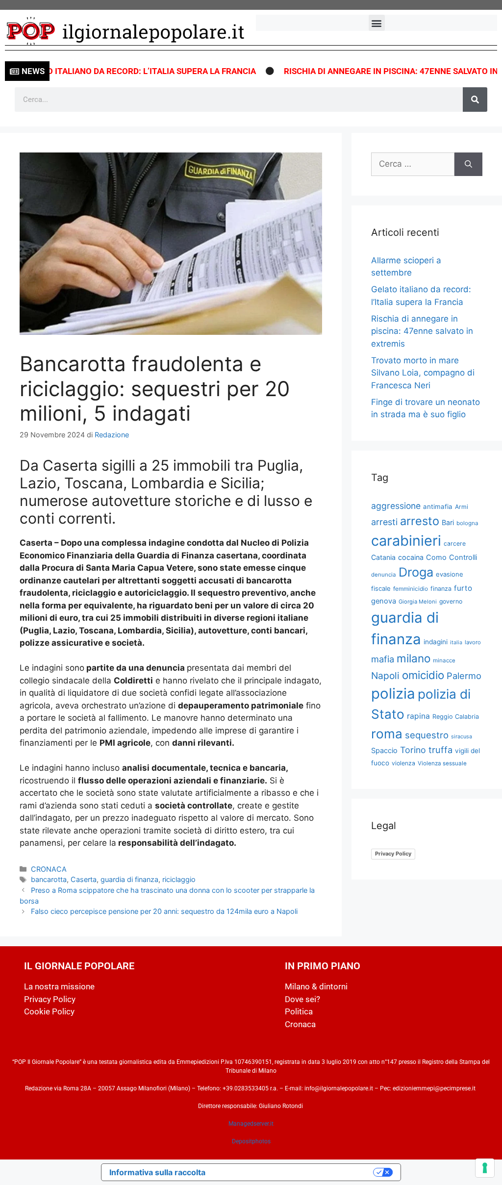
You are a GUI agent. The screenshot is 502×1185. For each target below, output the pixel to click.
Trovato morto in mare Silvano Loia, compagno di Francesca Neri (423, 372)
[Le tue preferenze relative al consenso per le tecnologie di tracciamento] (485, 1168)
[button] (377, 23)
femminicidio (410, 588)
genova (383, 601)
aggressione (396, 506)
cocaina (411, 557)
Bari (448, 522)
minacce (444, 660)
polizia (393, 693)
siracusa (461, 736)
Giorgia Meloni (418, 601)
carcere (455, 543)
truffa (440, 749)
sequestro (427, 735)
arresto (419, 521)
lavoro (473, 642)
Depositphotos (251, 1141)
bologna (467, 523)
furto (463, 588)
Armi (461, 506)
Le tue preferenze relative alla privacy (294, 1172)
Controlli (463, 557)
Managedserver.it (251, 1123)
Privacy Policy (393, 853)
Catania (383, 557)
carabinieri (406, 540)
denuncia (383, 574)
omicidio (423, 674)
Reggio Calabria (455, 716)
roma (386, 733)
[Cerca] (475, 99)
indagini (436, 642)
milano (413, 658)
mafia (382, 659)
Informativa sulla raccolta (157, 1172)
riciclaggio (179, 879)
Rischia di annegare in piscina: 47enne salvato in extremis (422, 331)
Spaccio (384, 750)
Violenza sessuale (442, 763)
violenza (403, 763)
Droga (416, 572)
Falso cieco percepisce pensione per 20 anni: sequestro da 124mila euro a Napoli (164, 911)
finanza (441, 588)
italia (456, 642)
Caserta (84, 879)
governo (450, 601)
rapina (418, 716)
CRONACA (49, 869)
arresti (384, 522)
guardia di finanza (129, 879)
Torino (413, 750)
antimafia (437, 506)
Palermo (464, 675)
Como (436, 557)
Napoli (385, 675)
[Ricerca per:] (412, 164)
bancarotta (49, 879)
